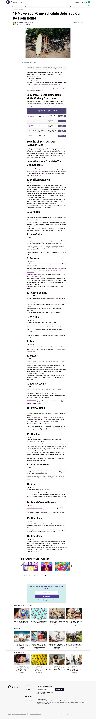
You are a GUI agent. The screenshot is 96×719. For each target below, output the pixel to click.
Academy (76, 2)
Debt (32, 6)
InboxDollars (31, 116)
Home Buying (67, 6)
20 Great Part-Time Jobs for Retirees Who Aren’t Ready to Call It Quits (57, 645)
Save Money (18, 6)
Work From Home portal (38, 171)
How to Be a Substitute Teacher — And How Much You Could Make (74, 669)
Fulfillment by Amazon (52, 268)
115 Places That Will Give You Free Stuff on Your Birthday (57, 621)
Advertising (29, 696)
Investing (59, 6)
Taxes (74, 6)
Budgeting (25, 6)
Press (27, 693)
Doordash (37, 541)
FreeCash (30, 121)
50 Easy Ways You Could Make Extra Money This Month (39, 621)
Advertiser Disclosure (59, 2)
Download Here (62, 131)
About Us (28, 686)
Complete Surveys (62, 116)
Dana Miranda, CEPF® (26, 23)
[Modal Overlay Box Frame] (46, 594)
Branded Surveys (30, 125)
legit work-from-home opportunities (49, 84)
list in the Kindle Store (38, 270)
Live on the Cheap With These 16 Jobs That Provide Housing (74, 644)
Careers (28, 689)
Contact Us (29, 700)
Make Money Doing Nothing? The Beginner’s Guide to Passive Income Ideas (22, 669)
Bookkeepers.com (51, 191)
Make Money (9, 6)
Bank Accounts (51, 6)
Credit (44, 6)
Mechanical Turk (37, 276)
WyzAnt (29, 365)
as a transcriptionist (50, 347)
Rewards (85, 2)
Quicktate (30, 441)
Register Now (62, 135)
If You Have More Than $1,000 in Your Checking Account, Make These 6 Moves (74, 622)
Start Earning (62, 126)
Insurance (80, 6)
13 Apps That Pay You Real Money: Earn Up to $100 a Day (57, 668)
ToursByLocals (31, 400)
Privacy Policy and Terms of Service (17, 714)
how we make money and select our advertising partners (50, 68)
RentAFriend (37, 417)
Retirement (38, 6)
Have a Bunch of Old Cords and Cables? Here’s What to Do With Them (39, 669)
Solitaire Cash (32, 131)
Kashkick (30, 135)
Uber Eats (51, 525)
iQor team (47, 489)
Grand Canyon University (34, 508)
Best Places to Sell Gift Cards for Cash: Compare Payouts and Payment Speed (39, 645)
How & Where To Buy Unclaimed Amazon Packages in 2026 (22, 645)
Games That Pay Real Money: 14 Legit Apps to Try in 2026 (22, 621)
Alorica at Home (56, 470)
